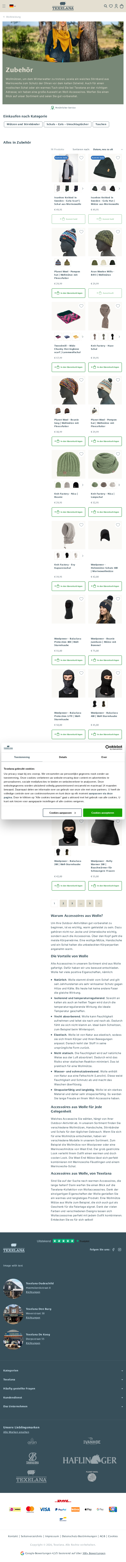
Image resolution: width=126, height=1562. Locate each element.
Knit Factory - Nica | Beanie (66, 495)
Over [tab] (104, 757)
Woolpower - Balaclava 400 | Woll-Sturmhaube (104, 714)
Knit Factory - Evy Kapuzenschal (64, 566)
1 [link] (54, 903)
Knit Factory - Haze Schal (102, 347)
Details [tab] (63, 757)
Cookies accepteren (102, 812)
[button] (3, 6)
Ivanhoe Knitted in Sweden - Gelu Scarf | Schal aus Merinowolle (67, 200)
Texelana (58, 1544)
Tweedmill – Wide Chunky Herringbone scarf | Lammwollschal (67, 349)
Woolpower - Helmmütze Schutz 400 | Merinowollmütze (104, 567)
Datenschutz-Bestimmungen (79, 1536)
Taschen (100, 124)
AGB (102, 1536)
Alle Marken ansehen (16, 1432)
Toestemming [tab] (22, 757)
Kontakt (13, 1536)
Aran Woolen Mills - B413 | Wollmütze (102, 273)
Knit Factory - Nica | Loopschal (103, 495)
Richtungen (33, 1292)
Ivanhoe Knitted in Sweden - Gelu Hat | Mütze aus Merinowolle (105, 200)
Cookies (113, 1536)
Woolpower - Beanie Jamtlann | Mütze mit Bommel (103, 641)
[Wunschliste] (111, 6)
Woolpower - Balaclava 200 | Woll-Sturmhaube (67, 863)
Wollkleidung (13, 16)
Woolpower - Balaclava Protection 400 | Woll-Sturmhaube (67, 641)
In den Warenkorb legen (72, 293)
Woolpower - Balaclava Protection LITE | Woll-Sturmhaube (67, 716)
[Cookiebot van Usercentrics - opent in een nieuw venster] (108, 747)
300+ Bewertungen (94, 1553)
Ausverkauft (108, 293)
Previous (52, 188)
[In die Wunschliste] (81, 158)
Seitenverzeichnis (31, 1536)
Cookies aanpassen (60, 812)
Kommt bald (71, 219)
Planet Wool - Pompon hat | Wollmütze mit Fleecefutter (67, 274)
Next (82, 188)
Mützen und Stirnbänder (23, 124)
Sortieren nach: (81, 149)
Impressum (52, 1536)
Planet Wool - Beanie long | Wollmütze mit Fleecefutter (66, 423)
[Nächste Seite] (98, 903)
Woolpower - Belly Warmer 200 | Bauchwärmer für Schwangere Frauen (103, 866)
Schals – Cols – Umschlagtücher (68, 124)
